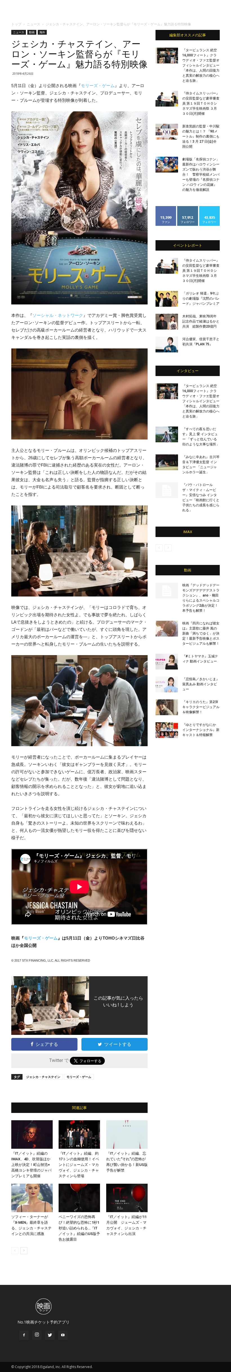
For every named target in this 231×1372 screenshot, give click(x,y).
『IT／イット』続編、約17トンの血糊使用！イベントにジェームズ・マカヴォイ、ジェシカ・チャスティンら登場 (79, 1164)
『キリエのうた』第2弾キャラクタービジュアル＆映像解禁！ (200, 707)
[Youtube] (62, 1335)
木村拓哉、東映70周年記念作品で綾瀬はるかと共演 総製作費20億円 (200, 321)
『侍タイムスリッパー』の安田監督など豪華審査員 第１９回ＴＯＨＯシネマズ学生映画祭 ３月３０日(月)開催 (200, 103)
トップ (16, 24)
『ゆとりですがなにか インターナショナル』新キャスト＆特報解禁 (200, 730)
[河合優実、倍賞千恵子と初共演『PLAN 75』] (167, 344)
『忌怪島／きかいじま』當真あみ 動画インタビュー (200, 684)
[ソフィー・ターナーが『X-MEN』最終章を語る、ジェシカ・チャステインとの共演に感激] (32, 1198)
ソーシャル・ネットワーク (57, 315)
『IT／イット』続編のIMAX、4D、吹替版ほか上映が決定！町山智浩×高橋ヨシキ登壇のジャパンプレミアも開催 (31, 1164)
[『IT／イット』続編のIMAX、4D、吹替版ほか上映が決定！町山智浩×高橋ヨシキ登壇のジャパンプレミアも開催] (32, 1134)
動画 (32, 32)
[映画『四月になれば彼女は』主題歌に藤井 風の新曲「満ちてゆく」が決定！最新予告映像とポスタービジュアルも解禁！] (167, 629)
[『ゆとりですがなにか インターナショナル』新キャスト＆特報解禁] (167, 730)
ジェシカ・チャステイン (43, 1077)
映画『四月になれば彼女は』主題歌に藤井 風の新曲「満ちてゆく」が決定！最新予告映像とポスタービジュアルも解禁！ (200, 633)
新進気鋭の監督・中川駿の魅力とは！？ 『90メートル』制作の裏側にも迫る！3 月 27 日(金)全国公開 (200, 136)
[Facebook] (23, 1335)
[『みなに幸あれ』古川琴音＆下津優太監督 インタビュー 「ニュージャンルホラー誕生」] (167, 462)
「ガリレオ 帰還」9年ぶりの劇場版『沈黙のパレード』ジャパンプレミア (200, 298)
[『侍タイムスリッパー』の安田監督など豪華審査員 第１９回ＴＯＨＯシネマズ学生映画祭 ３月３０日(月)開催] (167, 99)
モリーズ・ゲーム (98, 85)
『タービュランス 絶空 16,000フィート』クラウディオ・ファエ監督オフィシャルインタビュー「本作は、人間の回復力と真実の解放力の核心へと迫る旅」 (200, 65)
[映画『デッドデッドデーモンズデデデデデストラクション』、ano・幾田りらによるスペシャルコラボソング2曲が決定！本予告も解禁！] (167, 590)
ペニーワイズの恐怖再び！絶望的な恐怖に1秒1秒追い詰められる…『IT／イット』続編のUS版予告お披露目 (79, 1228)
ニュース (33, 24)
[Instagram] (36, 1335)
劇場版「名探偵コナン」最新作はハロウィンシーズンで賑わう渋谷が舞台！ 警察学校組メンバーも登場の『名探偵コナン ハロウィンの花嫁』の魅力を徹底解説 (200, 174)
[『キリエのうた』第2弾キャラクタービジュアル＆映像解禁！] (167, 707)
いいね (166, 208)
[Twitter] (49, 1335)
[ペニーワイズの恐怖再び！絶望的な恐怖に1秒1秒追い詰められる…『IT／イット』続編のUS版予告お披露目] (79, 1198)
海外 (42, 32)
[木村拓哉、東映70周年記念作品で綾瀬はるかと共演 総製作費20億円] (167, 322)
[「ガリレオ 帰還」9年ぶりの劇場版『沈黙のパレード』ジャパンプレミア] (167, 299)
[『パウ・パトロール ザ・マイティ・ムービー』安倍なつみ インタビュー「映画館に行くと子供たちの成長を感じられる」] (167, 490)
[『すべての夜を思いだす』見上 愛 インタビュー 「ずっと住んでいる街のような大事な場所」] (167, 434)
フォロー (187, 208)
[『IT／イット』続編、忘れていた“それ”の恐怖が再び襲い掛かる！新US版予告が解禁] (127, 1134)
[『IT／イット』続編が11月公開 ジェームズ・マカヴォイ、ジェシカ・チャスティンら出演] (127, 1198)
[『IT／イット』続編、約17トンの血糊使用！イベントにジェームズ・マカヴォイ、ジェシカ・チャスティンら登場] (79, 1134)
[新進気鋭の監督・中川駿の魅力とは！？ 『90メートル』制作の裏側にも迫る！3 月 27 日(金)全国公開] (167, 132)
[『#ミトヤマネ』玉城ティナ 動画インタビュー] (167, 662)
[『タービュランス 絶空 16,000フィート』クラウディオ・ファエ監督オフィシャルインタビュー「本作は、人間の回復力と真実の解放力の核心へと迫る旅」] (167, 55)
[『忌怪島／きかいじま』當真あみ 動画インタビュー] (167, 684)
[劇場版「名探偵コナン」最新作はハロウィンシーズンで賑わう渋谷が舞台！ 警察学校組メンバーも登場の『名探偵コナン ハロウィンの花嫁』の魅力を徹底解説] (167, 165)
